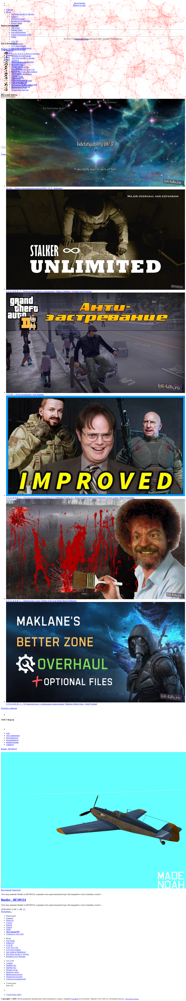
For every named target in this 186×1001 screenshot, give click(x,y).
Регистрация (79, 3)
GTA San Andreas (18, 46)
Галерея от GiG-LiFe (15, 934)
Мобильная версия (14, 974)
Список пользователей (16, 979)
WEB (8, 929)
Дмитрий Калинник (132, 999)
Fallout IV (10, 943)
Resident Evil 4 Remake (20, 21)
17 (24, 909)
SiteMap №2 (11, 968)
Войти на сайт (79, 5)
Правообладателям (14, 977)
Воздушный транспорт (11, 890)
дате (8, 733)
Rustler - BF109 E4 (9, 749)
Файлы (9, 925)
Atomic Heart (16, 23)
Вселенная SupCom (20, 90)
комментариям (12, 742)
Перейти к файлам (9, 708)
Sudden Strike (16, 30)
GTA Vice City (17, 44)
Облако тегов (12, 970)
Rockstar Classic (18, 65)
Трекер (9, 55)
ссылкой (74, 999)
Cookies (9, 963)
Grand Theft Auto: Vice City (23, 69)
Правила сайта (12, 972)
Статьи (9, 53)
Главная (4, 154)
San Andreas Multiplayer (22, 74)
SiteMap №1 (11, 965)
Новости (10, 50)
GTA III (14, 41)
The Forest (15, 28)
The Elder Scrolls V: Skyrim (22, 14)
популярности (12, 738)
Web (8, 57)
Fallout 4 (14, 16)
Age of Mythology (18, 32)
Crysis (13, 37)
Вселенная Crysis (19, 88)
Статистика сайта (13, 994)
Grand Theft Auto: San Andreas (24, 72)
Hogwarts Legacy (18, 19)
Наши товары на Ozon (13, 48)
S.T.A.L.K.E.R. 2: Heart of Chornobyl (26, 54)
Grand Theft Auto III (20, 67)
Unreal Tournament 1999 (21, 35)
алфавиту (10, 745)
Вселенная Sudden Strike (22, 85)
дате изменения (12, 735)
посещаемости (12, 740)
